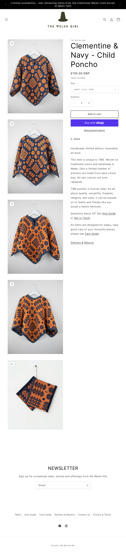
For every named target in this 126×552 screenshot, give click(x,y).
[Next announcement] (120, 4)
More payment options (94, 130)
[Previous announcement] (6, 4)
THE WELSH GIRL (67, 545)
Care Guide (92, 233)
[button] (6, 19)
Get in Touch (82, 217)
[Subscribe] (87, 485)
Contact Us (84, 514)
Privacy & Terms (102, 514)
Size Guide (109, 213)
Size (73, 83)
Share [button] (77, 139)
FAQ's (18, 514)
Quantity (75, 97)
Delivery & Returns (82, 242)
